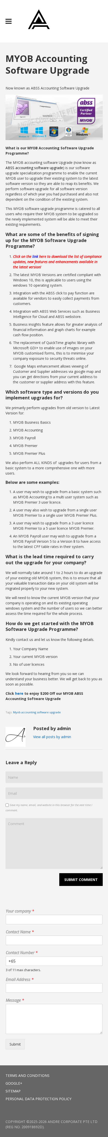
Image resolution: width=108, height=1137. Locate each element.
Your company (20, 911)
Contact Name (20, 932)
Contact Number (22, 952)
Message (15, 1000)
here (19, 693)
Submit (15, 1044)
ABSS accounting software (27, 167)
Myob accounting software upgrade (37, 712)
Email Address (20, 979)
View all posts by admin (52, 736)
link (35, 256)
